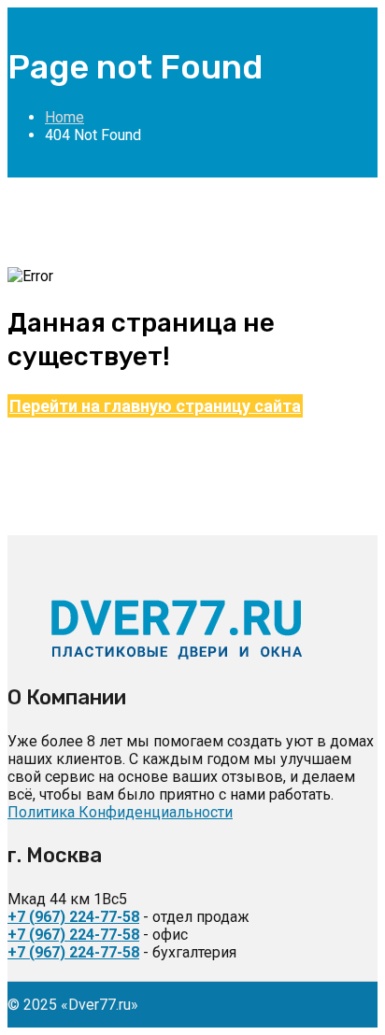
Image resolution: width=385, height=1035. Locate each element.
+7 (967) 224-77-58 (73, 917)
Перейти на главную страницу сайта (155, 406)
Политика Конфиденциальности (120, 812)
